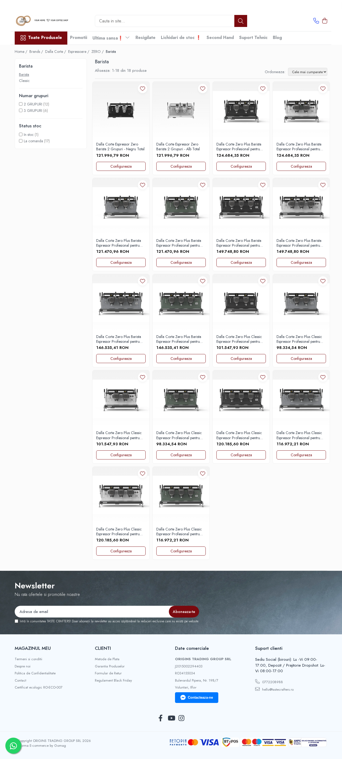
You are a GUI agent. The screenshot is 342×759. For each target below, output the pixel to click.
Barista (24, 74)
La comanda (33, 141)
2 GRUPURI (33, 104)
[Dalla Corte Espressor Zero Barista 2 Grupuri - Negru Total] (120, 110)
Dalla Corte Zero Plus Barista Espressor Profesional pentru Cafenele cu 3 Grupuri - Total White (299, 243)
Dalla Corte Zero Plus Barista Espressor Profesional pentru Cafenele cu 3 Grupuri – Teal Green (179, 339)
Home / (21, 51)
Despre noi (22, 666)
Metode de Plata (107, 659)
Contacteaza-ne (200, 697)
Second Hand (220, 37)
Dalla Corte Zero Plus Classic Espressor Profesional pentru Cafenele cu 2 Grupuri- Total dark (239, 339)
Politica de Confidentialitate (35, 673)
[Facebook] (160, 718)
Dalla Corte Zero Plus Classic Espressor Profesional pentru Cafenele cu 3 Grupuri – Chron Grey (299, 435)
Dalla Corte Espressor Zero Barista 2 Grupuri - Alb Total (178, 146)
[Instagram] (181, 718)
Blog (277, 37)
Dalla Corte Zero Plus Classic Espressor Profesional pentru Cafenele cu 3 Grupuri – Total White (120, 531)
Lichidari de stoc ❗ (181, 37)
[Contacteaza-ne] (316, 21)
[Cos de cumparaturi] (324, 21)
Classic (24, 80)
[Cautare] (240, 21)
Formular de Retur (108, 673)
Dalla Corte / (56, 51)
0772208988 (272, 682)
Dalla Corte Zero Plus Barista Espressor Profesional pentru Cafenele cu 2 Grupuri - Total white (299, 146)
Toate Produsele (45, 38)
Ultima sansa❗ (108, 38)
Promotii (78, 37)
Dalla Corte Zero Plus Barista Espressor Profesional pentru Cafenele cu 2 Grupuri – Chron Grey (118, 243)
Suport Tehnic (253, 37)
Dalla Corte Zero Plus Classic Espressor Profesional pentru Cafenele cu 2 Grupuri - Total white (119, 435)
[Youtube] (171, 718)
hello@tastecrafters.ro (277, 689)
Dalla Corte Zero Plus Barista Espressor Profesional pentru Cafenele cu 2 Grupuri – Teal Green (179, 243)
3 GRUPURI (33, 110)
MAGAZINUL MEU (33, 648)
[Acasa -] (41, 21)
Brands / (36, 51)
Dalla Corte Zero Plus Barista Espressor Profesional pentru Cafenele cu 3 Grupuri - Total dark (239, 243)
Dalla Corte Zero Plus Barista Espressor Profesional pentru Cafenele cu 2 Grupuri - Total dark (239, 146)
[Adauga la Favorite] (142, 88)
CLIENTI (103, 648)
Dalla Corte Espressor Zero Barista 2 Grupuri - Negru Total (120, 146)
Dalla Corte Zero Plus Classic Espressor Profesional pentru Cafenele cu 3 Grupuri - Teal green (179, 531)
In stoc (29, 134)
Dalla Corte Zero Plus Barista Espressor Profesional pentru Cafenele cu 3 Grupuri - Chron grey (120, 339)
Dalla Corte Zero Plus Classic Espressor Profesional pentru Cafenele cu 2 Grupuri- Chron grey (300, 339)
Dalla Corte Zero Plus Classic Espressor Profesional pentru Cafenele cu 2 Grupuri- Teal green (179, 435)
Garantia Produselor (110, 666)
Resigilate (145, 37)
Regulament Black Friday (113, 680)
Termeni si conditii (28, 659)
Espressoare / (79, 51)
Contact (20, 680)
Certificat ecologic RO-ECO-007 (39, 687)
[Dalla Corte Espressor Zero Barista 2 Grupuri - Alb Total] (181, 110)
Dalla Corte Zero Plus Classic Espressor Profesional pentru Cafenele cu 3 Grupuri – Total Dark (240, 435)
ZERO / (98, 51)
